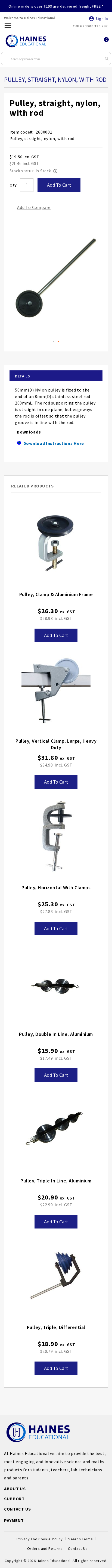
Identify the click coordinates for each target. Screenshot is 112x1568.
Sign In (102, 18)
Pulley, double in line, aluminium (56, 1034)
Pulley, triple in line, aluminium (56, 1181)
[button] (53, 342)
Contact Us (78, 1548)
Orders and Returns (45, 1548)
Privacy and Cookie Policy (40, 1539)
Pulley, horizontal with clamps (56, 887)
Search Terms (80, 1539)
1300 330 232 (96, 26)
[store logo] (26, 41)
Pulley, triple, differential (56, 1327)
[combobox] (56, 58)
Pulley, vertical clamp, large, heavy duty (56, 744)
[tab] (56, 376)
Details (22, 376)
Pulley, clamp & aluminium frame (56, 594)
